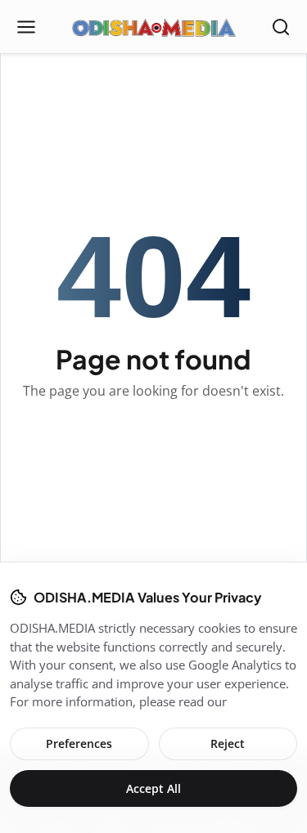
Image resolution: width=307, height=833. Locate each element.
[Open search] (280, 27)
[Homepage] (154, 27)
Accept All (153, 788)
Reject (227, 743)
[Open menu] (26, 27)
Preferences (79, 743)
